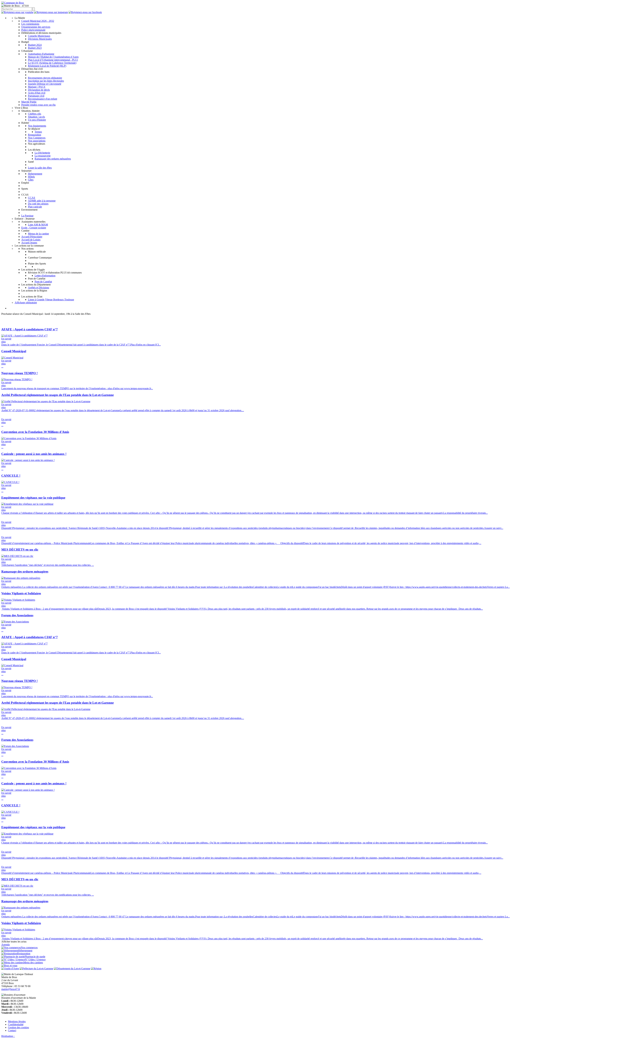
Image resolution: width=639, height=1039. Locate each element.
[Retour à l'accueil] (12, 2)
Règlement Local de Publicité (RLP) (47, 65)
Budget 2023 (35, 47)
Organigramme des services (35, 26)
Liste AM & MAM (38, 224)
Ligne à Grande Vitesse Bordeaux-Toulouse (51, 299)
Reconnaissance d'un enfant (42, 98)
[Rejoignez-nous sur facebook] (85, 12)
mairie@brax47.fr (10, 989)
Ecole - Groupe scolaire (33, 227)
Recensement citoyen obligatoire (45, 77)
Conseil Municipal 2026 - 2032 (37, 20)
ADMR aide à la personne (42, 200)
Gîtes (30, 179)
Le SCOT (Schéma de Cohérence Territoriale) (52, 62)
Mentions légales (17, 1021)
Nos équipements (37, 125)
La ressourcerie (43, 155)
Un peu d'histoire (37, 119)
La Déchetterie (42, 152)
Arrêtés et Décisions (38, 287)
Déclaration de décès (39, 89)
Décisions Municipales (40, 38)
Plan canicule (35, 206)
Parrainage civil (36, 95)
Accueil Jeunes (29, 242)
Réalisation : (8, 1036)
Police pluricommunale (33, 29)
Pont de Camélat (43, 281)
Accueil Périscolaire (31, 236)
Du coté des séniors (38, 203)
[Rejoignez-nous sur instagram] (51, 12)
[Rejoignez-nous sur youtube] (17, 12)
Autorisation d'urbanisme (41, 53)
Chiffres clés (34, 113)
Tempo (38, 131)
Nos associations (36, 140)
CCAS (31, 197)
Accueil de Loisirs (30, 239)
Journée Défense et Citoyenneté (44, 83)
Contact (12, 1030)
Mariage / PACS (36, 86)
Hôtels (31, 176)
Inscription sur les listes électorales (46, 80)
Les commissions (30, 23)
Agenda (5, 944)
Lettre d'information (45, 275)
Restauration (34, 134)
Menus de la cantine (38, 233)
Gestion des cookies (18, 1027)
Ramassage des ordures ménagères (53, 158)
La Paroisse (27, 215)
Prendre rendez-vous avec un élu (38, 104)
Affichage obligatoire (26, 302)
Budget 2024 (35, 44)
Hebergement (35, 173)
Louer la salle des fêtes (40, 167)
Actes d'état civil (36, 92)
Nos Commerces (36, 137)
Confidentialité (15, 1024)
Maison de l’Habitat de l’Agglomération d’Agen (53, 56)
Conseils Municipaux (39, 35)
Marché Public (29, 101)
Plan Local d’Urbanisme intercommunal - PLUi (53, 59)
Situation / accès (36, 116)
